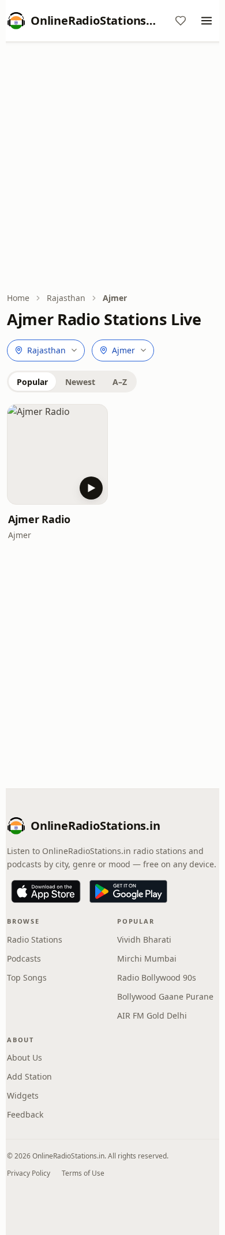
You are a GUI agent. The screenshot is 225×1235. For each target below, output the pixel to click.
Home (18, 297)
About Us (24, 1057)
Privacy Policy (28, 1173)
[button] (57, 454)
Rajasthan (66, 297)
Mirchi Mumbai (147, 958)
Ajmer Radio (39, 519)
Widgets (23, 1095)
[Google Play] (128, 891)
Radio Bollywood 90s (156, 977)
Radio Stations (34, 939)
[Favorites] (180, 21)
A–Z (119, 381)
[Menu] (206, 20)
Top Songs (27, 977)
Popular (32, 381)
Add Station (29, 1076)
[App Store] (46, 891)
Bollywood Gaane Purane (165, 996)
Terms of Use (83, 1173)
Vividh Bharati (144, 939)
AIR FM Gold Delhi (152, 1015)
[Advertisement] (112, 168)
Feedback (25, 1114)
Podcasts (24, 958)
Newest (80, 381)
